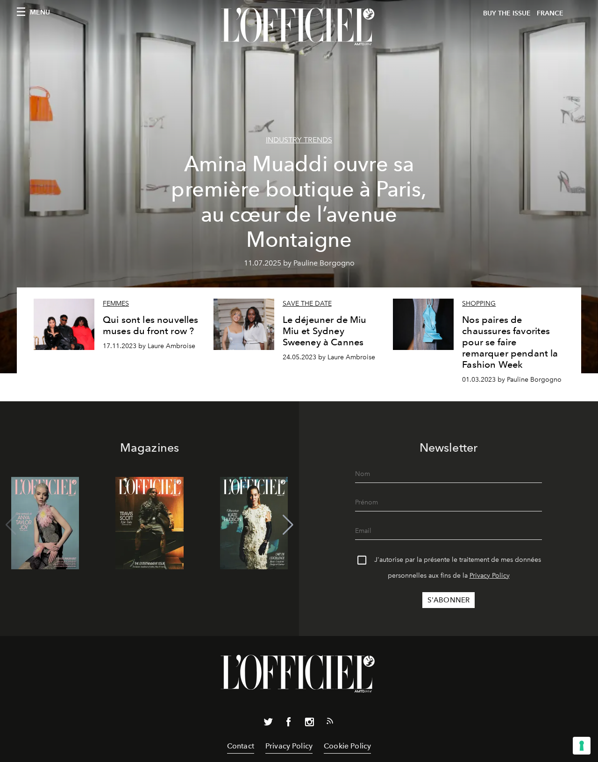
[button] (288, 525)
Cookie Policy (347, 745)
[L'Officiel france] (299, 27)
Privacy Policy (490, 576)
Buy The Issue (507, 13)
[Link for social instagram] (309, 723)
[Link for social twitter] (268, 723)
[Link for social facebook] (288, 723)
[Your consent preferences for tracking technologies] (582, 746)
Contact (240, 745)
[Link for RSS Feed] (330, 722)
